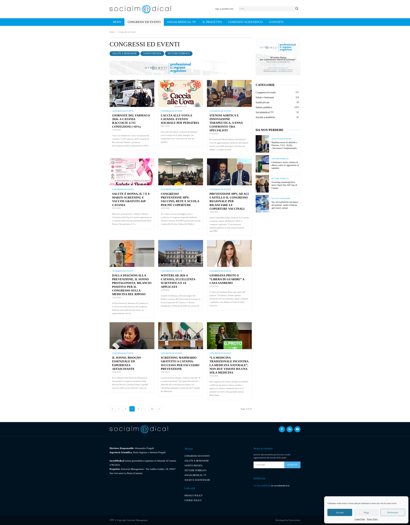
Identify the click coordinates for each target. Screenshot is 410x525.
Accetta (340, 512)
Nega (366, 512)
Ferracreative (294, 520)
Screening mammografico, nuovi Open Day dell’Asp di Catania (284, 185)
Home (112, 32)
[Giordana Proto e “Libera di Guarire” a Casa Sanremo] (229, 253)
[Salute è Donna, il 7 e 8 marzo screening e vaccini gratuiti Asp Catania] (132, 171)
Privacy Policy (372, 519)
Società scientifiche (281, 139)
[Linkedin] (290, 429)
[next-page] (159, 409)
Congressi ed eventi (122, 111)
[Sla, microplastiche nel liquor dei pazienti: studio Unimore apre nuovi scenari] (262, 203)
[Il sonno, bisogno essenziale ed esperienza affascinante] (132, 335)
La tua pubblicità (262, 485)
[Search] (297, 8)
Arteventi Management (137, 520)
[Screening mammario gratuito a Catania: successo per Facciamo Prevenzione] (180, 335)
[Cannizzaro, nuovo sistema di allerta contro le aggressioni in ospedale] (262, 163)
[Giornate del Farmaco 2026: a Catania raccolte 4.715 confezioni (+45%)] (132, 93)
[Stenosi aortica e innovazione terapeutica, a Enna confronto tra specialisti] (229, 93)
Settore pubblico (179, 53)
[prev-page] (112, 409)
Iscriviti (292, 465)
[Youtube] (297, 429)
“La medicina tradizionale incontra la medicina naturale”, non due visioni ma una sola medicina (228, 365)
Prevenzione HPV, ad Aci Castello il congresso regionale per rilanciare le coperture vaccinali (229, 201)
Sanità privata (152, 53)
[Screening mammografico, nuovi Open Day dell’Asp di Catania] (262, 183)
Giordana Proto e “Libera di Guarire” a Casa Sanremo (226, 279)
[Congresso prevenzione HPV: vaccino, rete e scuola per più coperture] (180, 171)
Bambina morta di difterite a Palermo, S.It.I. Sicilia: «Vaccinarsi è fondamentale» (284, 145)
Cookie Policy (360, 519)
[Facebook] (282, 429)
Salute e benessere (124, 53)
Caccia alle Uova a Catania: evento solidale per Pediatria (180, 119)
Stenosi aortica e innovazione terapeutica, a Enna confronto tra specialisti (226, 123)
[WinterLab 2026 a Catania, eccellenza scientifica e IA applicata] (180, 253)
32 (152, 408)
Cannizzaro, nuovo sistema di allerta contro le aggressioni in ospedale (285, 165)
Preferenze (392, 512)
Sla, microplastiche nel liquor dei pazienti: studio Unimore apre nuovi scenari (284, 205)
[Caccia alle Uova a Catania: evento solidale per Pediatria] (180, 93)
